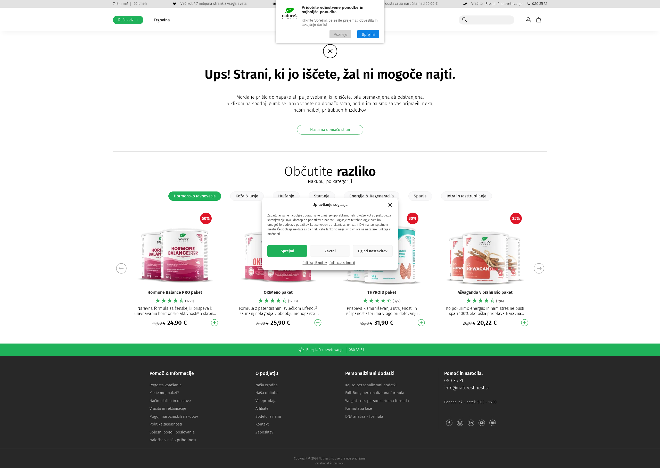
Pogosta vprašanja (166, 385)
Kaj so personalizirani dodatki (371, 385)
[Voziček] (538, 19)
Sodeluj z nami (268, 416)
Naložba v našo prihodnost (173, 440)
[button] (390, 204)
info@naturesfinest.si (466, 388)
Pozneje (340, 34)
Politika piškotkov (315, 263)
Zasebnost (322, 463)
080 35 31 (539, 4)
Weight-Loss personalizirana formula (377, 400)
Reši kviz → (128, 20)
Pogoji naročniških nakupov (174, 416)
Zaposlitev (264, 432)
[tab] (194, 196)
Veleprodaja (265, 400)
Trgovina (162, 20)
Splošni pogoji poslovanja (172, 432)
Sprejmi (287, 251)
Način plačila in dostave (170, 400)
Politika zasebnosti (342, 263)
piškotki (338, 463)
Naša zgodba (266, 385)
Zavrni (330, 251)
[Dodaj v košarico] (214, 323)
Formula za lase (358, 408)
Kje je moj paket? (164, 392)
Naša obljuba (266, 392)
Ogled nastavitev (372, 251)
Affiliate (261, 408)
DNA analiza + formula (364, 416)
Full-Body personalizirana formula (374, 392)
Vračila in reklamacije (168, 408)
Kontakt (262, 424)
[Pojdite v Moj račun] (528, 19)
